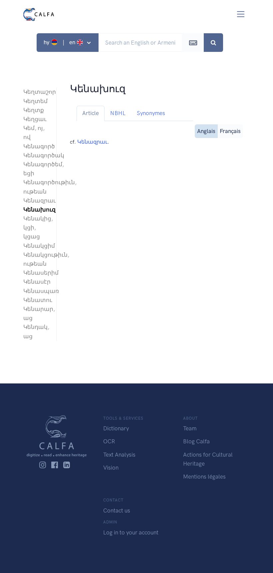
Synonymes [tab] (151, 113)
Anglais (206, 131)
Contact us (116, 510)
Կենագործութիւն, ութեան (36, 187)
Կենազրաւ (36, 200)
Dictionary (116, 428)
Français (230, 131)
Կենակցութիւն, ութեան (36, 259)
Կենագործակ (36, 155)
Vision (111, 467)
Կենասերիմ (36, 272)
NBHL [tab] (118, 113)
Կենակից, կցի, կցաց (36, 227)
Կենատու (36, 300)
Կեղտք (33, 110)
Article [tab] (90, 113)
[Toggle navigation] (241, 14)
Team (189, 428)
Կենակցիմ (36, 245)
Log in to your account (130, 532)
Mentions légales (204, 476)
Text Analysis (119, 454)
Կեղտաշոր (36, 91)
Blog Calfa (196, 441)
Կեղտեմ (35, 101)
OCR (109, 441)
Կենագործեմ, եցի (36, 169)
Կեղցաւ (34, 119)
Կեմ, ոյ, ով (34, 132)
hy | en (60, 42)
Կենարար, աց (36, 313)
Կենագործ (36, 146)
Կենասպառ (36, 291)
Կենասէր (36, 281)
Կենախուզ (36, 209)
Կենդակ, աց (36, 331)
